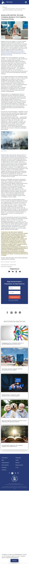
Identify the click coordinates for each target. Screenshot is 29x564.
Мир (3, 460)
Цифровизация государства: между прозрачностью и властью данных (11, 395)
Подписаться (14, 297)
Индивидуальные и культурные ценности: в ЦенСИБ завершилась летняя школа (13, 343)
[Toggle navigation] (26, 2)
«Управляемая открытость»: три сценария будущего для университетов (12, 446)
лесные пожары (6, 266)
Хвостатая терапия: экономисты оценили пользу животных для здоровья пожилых (14, 421)
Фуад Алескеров (8, 54)
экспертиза (5, 265)
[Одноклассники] (16, 271)
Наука (17, 460)
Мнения (17, 462)
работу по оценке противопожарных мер (13, 155)
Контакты (4, 469)
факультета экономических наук (15, 53)
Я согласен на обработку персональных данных (14, 300)
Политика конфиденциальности (14, 483)
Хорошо (14, 560)
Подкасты (4, 467)
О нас (17, 467)
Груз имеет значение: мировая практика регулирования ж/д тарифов (12, 369)
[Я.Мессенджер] (9, 271)
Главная (4, 7)
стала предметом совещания (15, 233)
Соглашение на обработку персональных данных (14, 484)
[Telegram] (19, 271)
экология (13, 265)
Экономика (4, 457)
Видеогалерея (19, 465)
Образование (5, 462)
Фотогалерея (5, 465)
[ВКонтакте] (12, 271)
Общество (18, 457)
